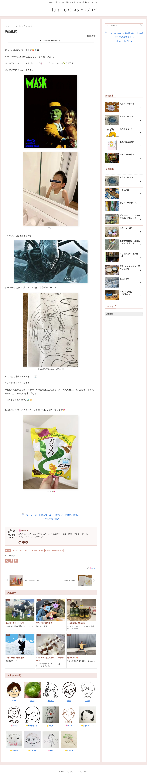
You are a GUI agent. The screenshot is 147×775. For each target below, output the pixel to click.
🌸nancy (23, 530)
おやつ (28, 550)
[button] (16, 561)
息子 (35, 550)
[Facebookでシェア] (11, 561)
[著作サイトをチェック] (19, 542)
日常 (41, 550)
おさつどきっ (18, 550)
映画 (48, 550)
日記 (8, 550)
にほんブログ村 (50, 519)
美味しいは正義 (58, 550)
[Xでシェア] (7, 561)
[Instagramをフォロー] (26, 542)
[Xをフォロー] (23, 542)
